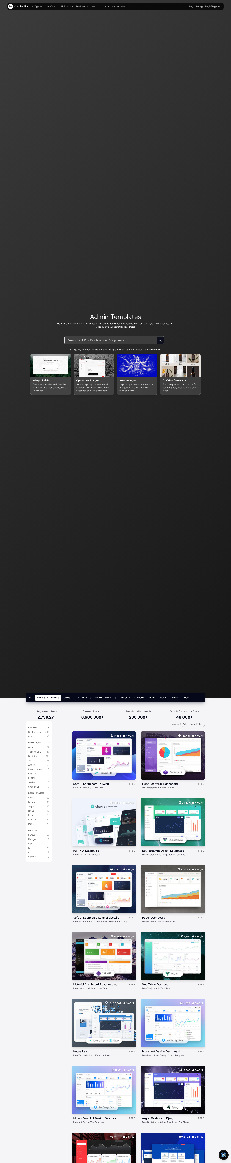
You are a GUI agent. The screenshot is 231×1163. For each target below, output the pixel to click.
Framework (34, 743)
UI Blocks (66, 6)
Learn (93, 6)
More (187, 698)
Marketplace (118, 6)
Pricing (199, 6)
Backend (33, 830)
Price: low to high (192, 724)
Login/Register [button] (212, 6)
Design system (36, 793)
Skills (104, 6)
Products (80, 6)
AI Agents (37, 6)
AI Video (51, 6)
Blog (191, 6)
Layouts (32, 727)
